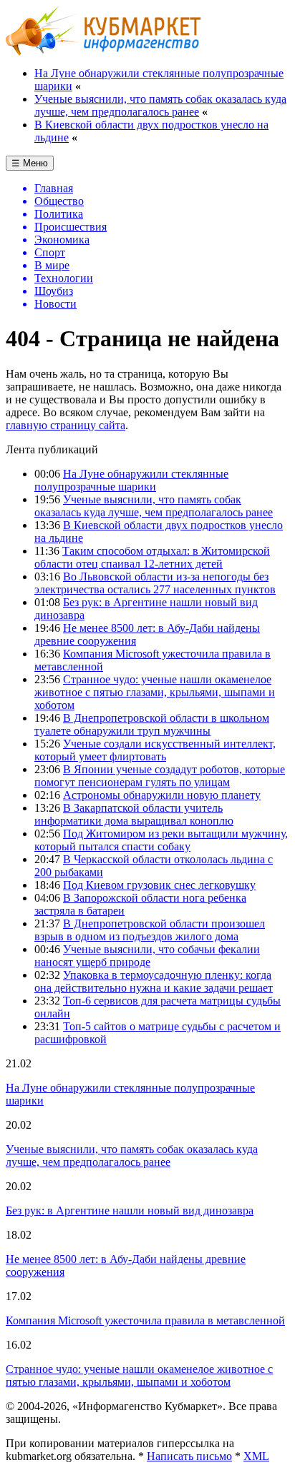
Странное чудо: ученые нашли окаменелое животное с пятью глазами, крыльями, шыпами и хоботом (154, 692)
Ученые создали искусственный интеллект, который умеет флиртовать (155, 750)
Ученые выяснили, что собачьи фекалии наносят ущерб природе (147, 955)
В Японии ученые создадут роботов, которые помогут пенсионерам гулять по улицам (159, 775)
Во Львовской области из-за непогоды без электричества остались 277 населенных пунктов (155, 582)
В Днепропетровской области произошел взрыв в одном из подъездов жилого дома (149, 929)
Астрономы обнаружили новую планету (162, 795)
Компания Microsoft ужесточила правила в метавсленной (145, 1320)
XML (256, 1456)
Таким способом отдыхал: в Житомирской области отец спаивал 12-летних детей (152, 557)
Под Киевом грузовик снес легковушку (159, 885)
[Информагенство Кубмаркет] (103, 52)
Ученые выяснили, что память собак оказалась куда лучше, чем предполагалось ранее (160, 105)
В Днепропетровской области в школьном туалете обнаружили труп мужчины (151, 724)
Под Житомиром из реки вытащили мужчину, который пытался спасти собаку (161, 839)
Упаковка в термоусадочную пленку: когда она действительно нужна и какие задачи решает (153, 981)
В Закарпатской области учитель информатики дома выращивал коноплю (133, 814)
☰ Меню (29, 163)
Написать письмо (189, 1456)
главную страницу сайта (65, 425)
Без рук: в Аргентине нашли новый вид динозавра (129, 1210)
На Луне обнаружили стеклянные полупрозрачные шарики (131, 480)
